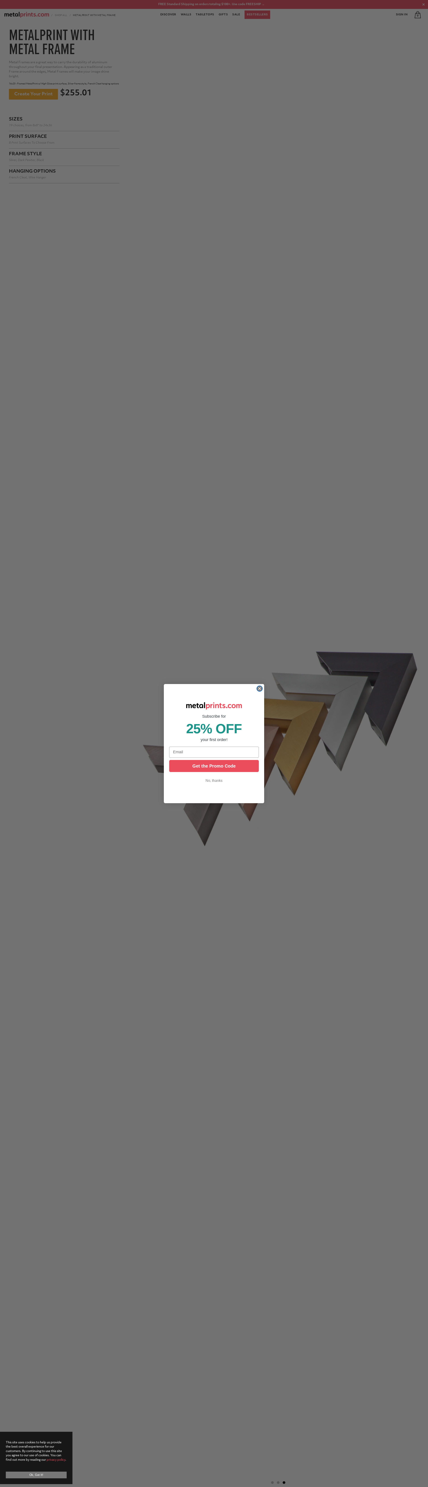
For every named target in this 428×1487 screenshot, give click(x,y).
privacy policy (56, 1459)
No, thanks (214, 780)
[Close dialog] (259, 688)
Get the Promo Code (214, 766)
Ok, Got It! (36, 1475)
